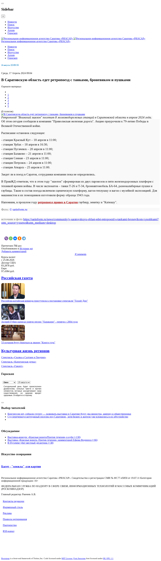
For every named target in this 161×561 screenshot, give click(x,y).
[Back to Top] (2, 402)
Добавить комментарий (13, 251)
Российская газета (17, 278)
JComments (80, 254)
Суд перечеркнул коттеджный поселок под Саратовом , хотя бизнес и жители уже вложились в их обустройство (68, 416)
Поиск (11, 24)
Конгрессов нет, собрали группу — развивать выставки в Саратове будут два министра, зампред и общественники (69, 414)
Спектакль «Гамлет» (12, 366)
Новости (12, 21)
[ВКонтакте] (15, 238)
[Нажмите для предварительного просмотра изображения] (43, 114)
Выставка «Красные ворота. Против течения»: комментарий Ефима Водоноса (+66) (52, 440)
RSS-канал (8, 531)
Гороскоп (12, 33)
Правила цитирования (15, 519)
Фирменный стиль (13, 507)
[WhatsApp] (11, 238)
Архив (11, 30)
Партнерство (10, 525)
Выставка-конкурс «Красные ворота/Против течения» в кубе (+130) (44, 437)
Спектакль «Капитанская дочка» (18, 361)
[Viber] (6, 238)
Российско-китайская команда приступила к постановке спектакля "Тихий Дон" (44, 300)
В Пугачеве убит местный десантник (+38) (30, 442)
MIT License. (67, 558)
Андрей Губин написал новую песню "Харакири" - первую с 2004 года (39, 321)
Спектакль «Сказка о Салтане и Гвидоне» (23, 357)
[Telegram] (24, 238)
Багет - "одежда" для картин (21, 466)
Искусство (13, 27)
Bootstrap (5, 558)
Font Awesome (79, 558)
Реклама (7, 513)
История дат (26, 248)
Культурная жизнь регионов (25, 351)
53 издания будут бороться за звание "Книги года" (28, 342)
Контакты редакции (13, 501)
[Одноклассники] (19, 238)
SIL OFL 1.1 (108, 558)
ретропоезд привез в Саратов (58, 202)
